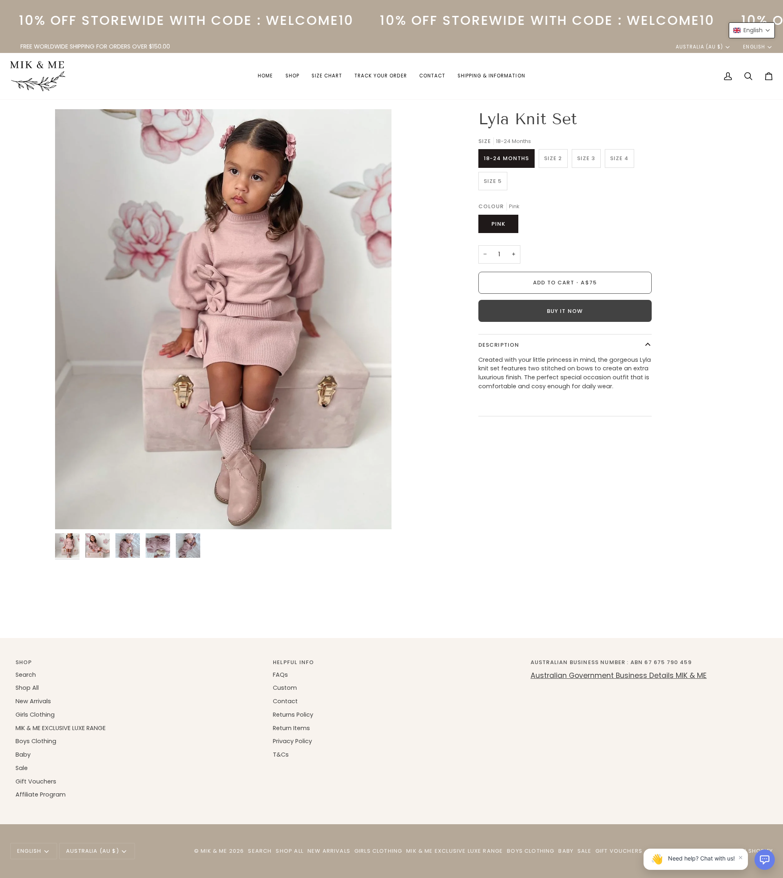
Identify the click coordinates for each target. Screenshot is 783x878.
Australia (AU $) (699, 47)
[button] (292, 76)
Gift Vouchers (35, 781)
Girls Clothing (35, 715)
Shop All (27, 688)
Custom (285, 688)
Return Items (291, 728)
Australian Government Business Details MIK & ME (619, 675)
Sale (21, 768)
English (754, 47)
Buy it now (565, 311)
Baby (23, 754)
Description (499, 345)
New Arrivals (33, 701)
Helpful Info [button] (293, 662)
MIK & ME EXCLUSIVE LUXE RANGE (60, 728)
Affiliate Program (40, 794)
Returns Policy (293, 715)
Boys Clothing (35, 741)
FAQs (280, 675)
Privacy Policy (292, 741)
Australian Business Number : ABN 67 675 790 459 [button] (611, 662)
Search (25, 675)
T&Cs (281, 754)
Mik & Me (214, 851)
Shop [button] (23, 662)
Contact (285, 701)
